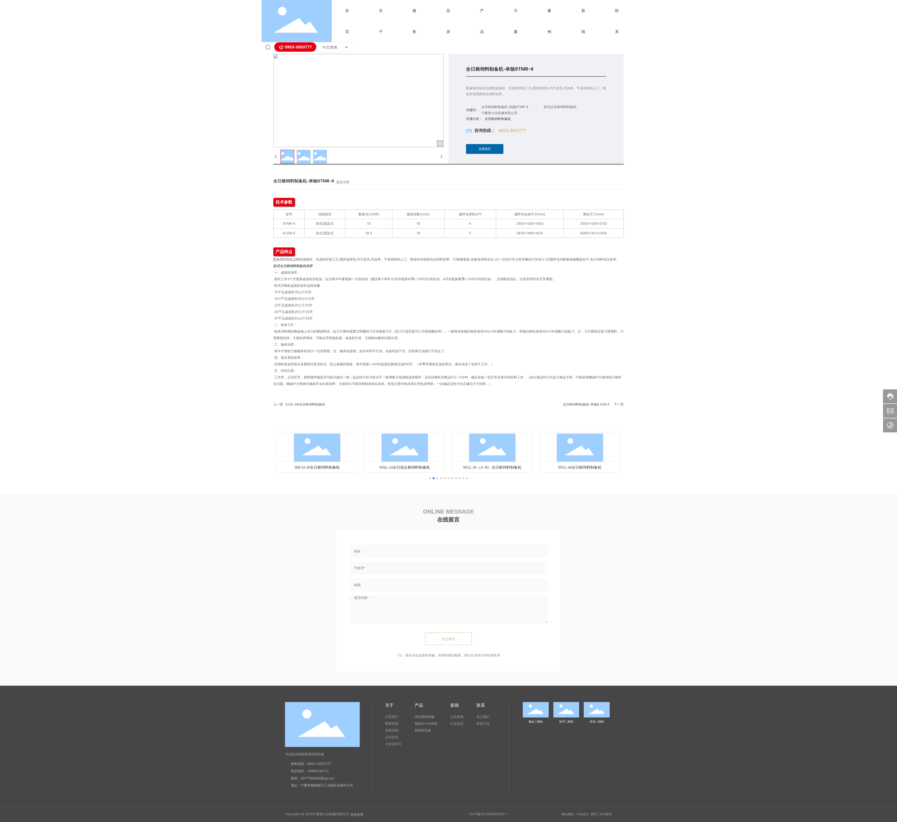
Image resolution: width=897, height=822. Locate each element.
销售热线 (297, 764)
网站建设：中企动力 (575, 814)
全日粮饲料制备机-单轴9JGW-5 (586, 404)
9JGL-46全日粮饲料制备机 (305, 404)
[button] (430, 478)
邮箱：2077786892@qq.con (312, 778)
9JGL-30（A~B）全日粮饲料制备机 (492, 467)
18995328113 (318, 771)
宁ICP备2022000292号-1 (488, 814)
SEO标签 (606, 814)
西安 (594, 814)
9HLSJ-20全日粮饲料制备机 (317, 467)
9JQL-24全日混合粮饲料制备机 (404, 467)
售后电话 (297, 771)
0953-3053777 (298, 47)
